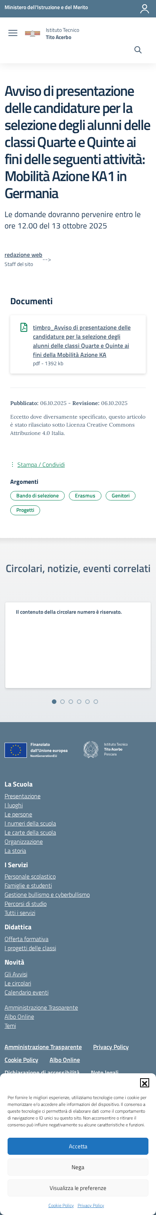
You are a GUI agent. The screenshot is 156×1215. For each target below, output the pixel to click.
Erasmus (85, 495)
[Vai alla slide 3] (71, 701)
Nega (78, 1167)
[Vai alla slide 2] (62, 701)
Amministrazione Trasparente (41, 1007)
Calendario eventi (26, 992)
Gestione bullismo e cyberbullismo (47, 894)
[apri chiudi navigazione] (12, 33)
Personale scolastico (30, 876)
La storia (15, 850)
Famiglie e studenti (28, 885)
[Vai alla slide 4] (79, 701)
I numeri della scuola (30, 823)
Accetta (78, 1146)
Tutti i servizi (20, 912)
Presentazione (23, 796)
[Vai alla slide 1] (54, 701)
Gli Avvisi (16, 974)
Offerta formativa (26, 938)
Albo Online (19, 1016)
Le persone (18, 814)
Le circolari (18, 983)
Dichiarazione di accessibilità (42, 1072)
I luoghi (14, 805)
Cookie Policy (61, 1205)
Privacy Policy (91, 1205)
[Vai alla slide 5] (87, 701)
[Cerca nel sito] (138, 51)
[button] (144, 1083)
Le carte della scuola (30, 832)
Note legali (105, 1072)
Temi (10, 1025)
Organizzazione (24, 841)
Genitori (120, 495)
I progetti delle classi (30, 947)
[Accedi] (144, 9)
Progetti (25, 510)
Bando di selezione (37, 495)
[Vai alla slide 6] (96, 701)
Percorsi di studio (26, 903)
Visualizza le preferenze (78, 1188)
